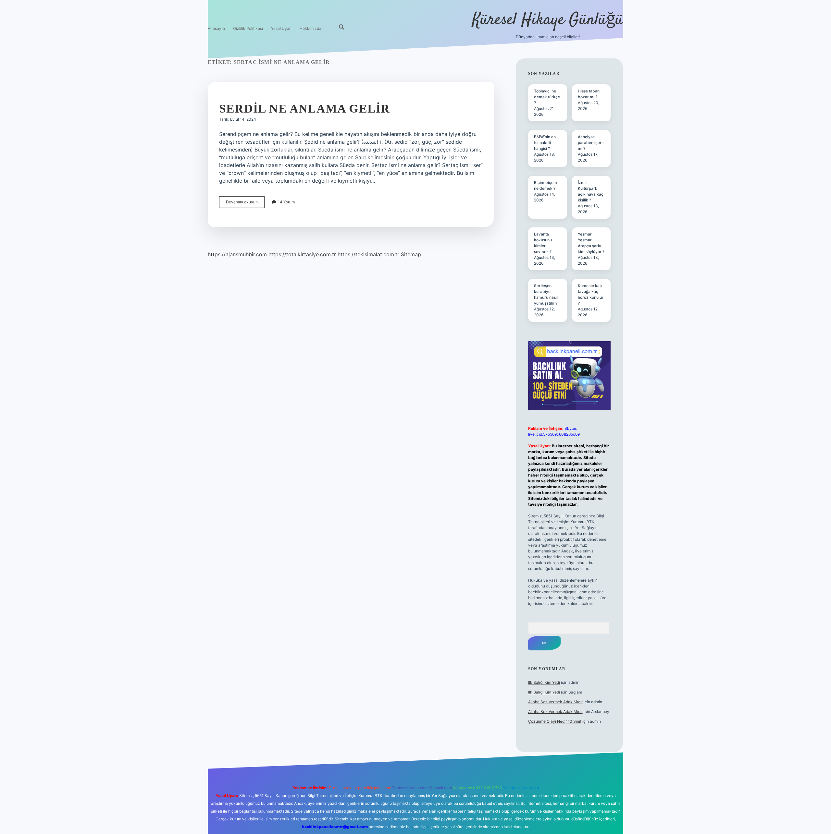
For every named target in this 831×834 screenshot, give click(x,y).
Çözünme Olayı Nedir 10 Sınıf (554, 721)
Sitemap (411, 254)
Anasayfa (216, 28)
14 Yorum (286, 201)
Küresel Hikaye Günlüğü (547, 20)
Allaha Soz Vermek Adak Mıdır (555, 701)
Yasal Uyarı (281, 28)
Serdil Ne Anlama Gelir (304, 108)
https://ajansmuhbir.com (237, 254)
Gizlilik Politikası (248, 28)
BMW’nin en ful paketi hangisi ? (545, 142)
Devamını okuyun (245, 203)
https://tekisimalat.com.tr (368, 254)
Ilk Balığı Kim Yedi (544, 682)
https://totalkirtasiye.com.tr (302, 254)
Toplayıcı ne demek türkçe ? (547, 97)
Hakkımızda (310, 28)
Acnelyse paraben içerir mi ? (591, 142)
